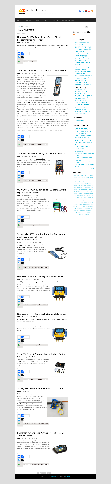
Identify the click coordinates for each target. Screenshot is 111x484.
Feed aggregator (79, 120)
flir (75, 208)
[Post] (22, 57)
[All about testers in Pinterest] (89, 11)
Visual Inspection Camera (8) (82, 111)
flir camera (84, 202)
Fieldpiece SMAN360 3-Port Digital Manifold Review (40, 276)
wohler (85, 197)
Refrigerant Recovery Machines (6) (84, 106)
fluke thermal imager (87, 175)
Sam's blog (33, 144)
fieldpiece (80, 197)
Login (46, 20)
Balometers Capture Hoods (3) (83, 46)
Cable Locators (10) (80, 73)
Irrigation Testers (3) (80, 93)
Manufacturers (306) (80, 113)
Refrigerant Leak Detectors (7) (83, 104)
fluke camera (87, 208)
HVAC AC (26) (78, 86)
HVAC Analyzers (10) (80, 88)
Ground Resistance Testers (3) (83, 84)
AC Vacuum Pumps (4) (81, 60)
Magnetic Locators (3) (81, 55)
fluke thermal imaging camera (84, 189)
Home (19, 20)
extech (78, 208)
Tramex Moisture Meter (80, 204)
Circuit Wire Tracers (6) (81, 82)
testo (86, 184)
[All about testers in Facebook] (80, 11)
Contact (38, 20)
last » (48, 473)
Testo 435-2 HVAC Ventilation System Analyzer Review (41, 70)
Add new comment (43, 144)
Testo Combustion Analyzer (85, 193)
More (92, 168)
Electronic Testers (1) (80, 80)
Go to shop (28, 20)
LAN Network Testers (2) (81, 53)
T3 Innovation (76, 175)
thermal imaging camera (79, 195)
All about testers (36, 10)
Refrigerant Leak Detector (85, 210)
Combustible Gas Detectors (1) (83, 49)
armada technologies (88, 206)
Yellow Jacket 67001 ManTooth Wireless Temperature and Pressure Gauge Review (41, 235)
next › (44, 473)
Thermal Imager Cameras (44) (83, 108)
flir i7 (81, 208)
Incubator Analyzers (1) (81, 91)
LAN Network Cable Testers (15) (83, 95)
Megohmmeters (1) (80, 98)
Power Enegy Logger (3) (81, 102)
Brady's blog (34, 225)
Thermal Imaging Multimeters (83, 71)
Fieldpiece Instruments (79, 191)
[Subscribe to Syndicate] (74, 35)
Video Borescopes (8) (80, 109)
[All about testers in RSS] (92, 11)
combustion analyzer (79, 177)
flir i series (87, 199)
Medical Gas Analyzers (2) (82, 97)
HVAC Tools (90, 202)
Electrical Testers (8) (80, 78)
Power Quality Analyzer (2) (82, 59)
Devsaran (67, 476)
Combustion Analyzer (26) (82, 77)
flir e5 (84, 201)
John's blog (33, 61)
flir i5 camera (87, 187)
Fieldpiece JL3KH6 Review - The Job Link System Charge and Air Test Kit (84, 142)
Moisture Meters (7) (80, 100)
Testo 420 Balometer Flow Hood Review (64, 20)
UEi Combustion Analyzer (84, 185)
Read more (27, 61)
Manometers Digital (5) (81, 57)
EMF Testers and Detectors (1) (83, 66)
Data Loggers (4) (79, 51)
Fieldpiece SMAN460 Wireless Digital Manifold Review (41, 314)
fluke (80, 206)
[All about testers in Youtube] (86, 11)
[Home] (21, 11)
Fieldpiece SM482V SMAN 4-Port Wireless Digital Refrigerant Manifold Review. (39, 38)
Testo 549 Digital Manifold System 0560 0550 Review (41, 153)
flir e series (82, 181)
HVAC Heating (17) (80, 89)
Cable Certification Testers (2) (83, 48)
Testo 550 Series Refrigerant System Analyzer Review (41, 354)
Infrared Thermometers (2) (82, 68)
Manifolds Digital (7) (80, 69)
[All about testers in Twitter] (83, 11)
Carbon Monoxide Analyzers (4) (83, 75)
